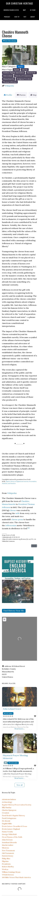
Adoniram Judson (9, 799)
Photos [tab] (22, 95)
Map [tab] (35, 95)
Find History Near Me (13, 610)
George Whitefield (9, 834)
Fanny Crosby (7, 832)
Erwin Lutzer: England (11, 829)
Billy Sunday (6, 807)
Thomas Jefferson (10, 82)
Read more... (20, 729)
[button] (4, 55)
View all (19, 785)
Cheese (25, 70)
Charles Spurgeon (9, 810)
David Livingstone (9, 818)
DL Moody (6, 821)
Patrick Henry (7, 856)
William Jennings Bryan (11, 872)
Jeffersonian (10, 525)
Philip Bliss (6, 859)
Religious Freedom (24, 79)
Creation (5, 813)
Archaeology (7, 802)
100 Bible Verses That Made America (16, 877)
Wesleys (5, 869)
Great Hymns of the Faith (12, 837)
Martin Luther (7, 845)
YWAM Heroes (8, 875)
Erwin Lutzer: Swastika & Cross (14, 826)
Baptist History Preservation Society (16, 805)
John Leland (7, 76)
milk (17, 513)
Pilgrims (5, 861)
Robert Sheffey (8, 867)
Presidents (6, 864)
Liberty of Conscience (23, 76)
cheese (13, 510)
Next (34, 546)
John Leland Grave (12, 708)
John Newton (7, 840)
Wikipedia (9, 86)
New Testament (8, 850)
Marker (20, 67)
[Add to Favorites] (35, 716)
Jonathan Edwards (9, 842)
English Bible (7, 824)
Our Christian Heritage (19, 3)
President (22, 504)
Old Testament (8, 853)
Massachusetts (8, 79)
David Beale (31, 73)
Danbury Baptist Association (13, 73)
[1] (28, 528)
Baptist (16, 70)
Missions (5, 848)
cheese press (17, 519)
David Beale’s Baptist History (13, 815)
